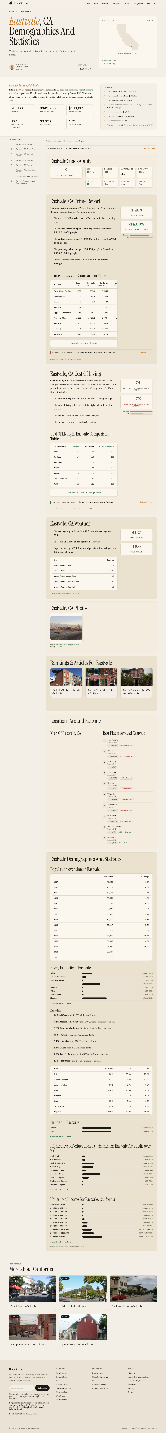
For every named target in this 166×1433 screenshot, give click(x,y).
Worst (127, 3)
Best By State (61, 1400)
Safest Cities (61, 1377)
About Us (151, 3)
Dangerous (138, 3)
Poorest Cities (62, 1392)
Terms (130, 1392)
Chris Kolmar (22, 67)
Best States (61, 1396)
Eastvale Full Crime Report (84, 343)
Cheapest (116, 3)
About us (131, 1373)
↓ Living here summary (111, 57)
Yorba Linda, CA (112, 772)
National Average (106, 446)
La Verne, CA (111, 761)
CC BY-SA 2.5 (59, 646)
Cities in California (100, 1377)
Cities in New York (100, 1388)
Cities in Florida (99, 1385)
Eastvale (77, 446)
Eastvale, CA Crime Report (75, 201)
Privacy (131, 1388)
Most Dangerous (63, 1388)
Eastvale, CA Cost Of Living (75, 374)
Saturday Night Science (80, 90)
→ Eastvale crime (109, 60)
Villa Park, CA (111, 750)
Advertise (132, 1385)
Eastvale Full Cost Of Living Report (84, 493)
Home (11, 12)
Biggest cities (97, 1373)
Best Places (61, 1373)
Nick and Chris (32, 1414)
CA (17, 12)
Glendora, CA (111, 837)
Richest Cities (62, 1385)
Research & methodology (138, 1377)
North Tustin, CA (112, 740)
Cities (87, 3)
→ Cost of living (108, 64)
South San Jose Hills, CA (115, 826)
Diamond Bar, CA (113, 804)
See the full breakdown (61, 1003)
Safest (105, 3)
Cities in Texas (98, 1381)
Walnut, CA (110, 794)
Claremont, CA (112, 815)
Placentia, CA (111, 783)
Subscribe (42, 1388)
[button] (101, 148)
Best (96, 3)
